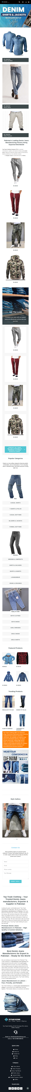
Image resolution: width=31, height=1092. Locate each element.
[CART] (23, 2)
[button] (19, 2)
